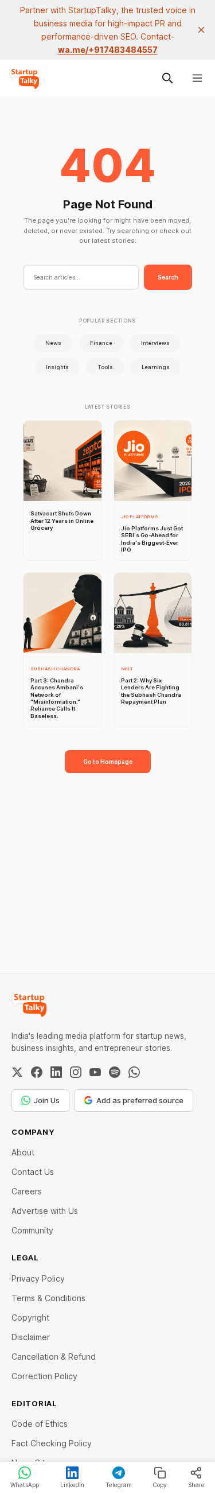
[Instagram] (75, 1072)
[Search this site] (167, 78)
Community (32, 1230)
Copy (160, 1484)
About (22, 1152)
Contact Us (32, 1172)
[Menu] (197, 78)
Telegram (118, 1484)
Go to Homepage (107, 761)
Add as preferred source (139, 1100)
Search (168, 277)
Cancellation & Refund (53, 1356)
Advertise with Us (44, 1211)
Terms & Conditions (48, 1298)
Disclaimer (30, 1337)
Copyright (30, 1317)
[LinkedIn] (56, 1072)
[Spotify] (114, 1072)
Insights (57, 367)
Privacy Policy (38, 1278)
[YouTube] (95, 1072)
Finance (101, 343)
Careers (26, 1191)
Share (196, 1484)
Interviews (155, 343)
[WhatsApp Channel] (134, 1072)
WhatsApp (24, 1484)
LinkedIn (72, 1484)
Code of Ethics (39, 1424)
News (53, 343)
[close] (201, 30)
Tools (105, 367)
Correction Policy (44, 1376)
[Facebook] (36, 1072)
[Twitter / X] (17, 1072)
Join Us (47, 1100)
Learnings (156, 367)
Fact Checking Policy (51, 1443)
